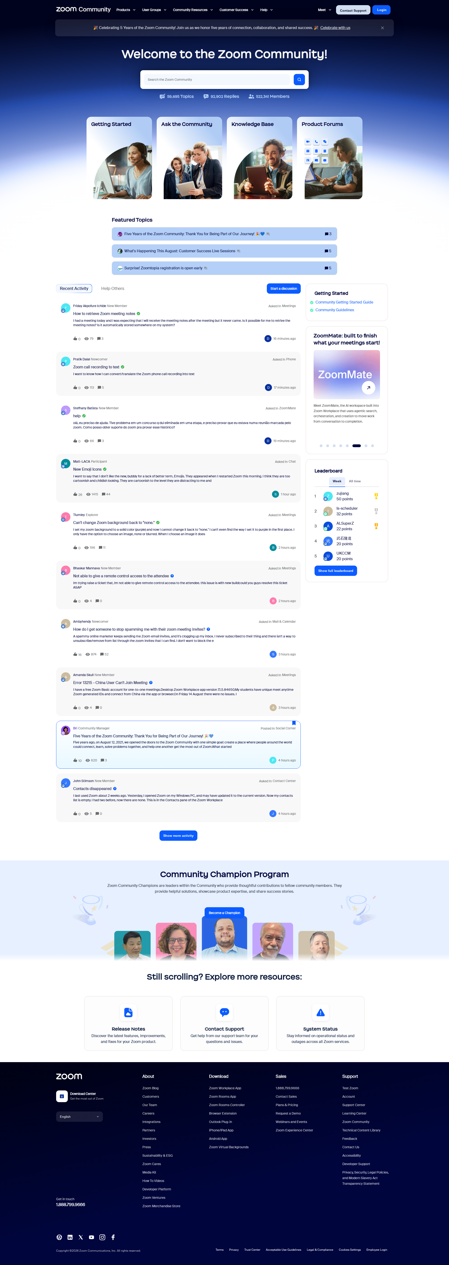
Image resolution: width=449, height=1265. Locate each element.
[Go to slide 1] (321, 445)
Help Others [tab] (112, 288)
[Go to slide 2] (327, 445)
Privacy (234, 1250)
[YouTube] (91, 1236)
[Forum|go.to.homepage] (83, 10)
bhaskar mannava (86, 568)
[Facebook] (113, 1236)
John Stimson (83, 780)
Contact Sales (286, 1096)
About (148, 1076)
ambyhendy (82, 621)
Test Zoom (350, 1088)
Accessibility (351, 1155)
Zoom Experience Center (294, 1130)
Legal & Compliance (320, 1250)
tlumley (79, 514)
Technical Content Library (361, 1130)
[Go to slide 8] (372, 445)
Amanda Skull (83, 674)
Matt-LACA (81, 461)
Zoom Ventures (153, 1198)
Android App (218, 1139)
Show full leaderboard (335, 571)
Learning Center (354, 1113)
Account (348, 1096)
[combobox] (217, 79)
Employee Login (376, 1250)
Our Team (149, 1105)
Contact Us (350, 1147)
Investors (149, 1139)
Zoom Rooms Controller (227, 1105)
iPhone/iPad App (221, 1130)
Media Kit (149, 1172)
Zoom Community (355, 1122)
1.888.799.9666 (70, 1204)
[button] (284, 288)
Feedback (349, 1139)
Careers (148, 1113)
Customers (150, 1096)
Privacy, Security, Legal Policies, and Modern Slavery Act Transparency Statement (365, 1178)
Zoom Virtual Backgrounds (229, 1147)
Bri (75, 728)
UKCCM (344, 553)
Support (350, 1076)
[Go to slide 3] (334, 445)
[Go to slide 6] (353, 445)
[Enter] (299, 79)
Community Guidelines (334, 309)
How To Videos (153, 1181)
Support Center (353, 1105)
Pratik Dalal (81, 359)
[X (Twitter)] (81, 1236)
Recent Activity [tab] (74, 288)
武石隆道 (344, 538)
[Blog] (59, 1236)
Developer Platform (156, 1189)
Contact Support (353, 10)
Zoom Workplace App (225, 1088)
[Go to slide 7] (363, 445)
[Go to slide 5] (347, 445)
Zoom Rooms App (222, 1096)
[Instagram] (102, 1236)
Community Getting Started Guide (344, 302)
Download (218, 1076)
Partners (148, 1130)
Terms (220, 1250)
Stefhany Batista (85, 408)
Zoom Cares (151, 1164)
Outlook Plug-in (220, 1122)
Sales (281, 1076)
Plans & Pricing (287, 1105)
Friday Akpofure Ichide (89, 305)
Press (146, 1147)
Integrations (151, 1122)
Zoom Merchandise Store (161, 1206)
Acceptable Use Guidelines (283, 1250)
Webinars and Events (291, 1122)
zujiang (343, 493)
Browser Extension (223, 1113)
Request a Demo (288, 1113)
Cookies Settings (350, 1250)
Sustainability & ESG (157, 1155)
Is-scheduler (347, 508)
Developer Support (356, 1164)
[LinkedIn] (70, 1236)
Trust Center (252, 1250)
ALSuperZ (345, 523)
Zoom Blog (150, 1088)
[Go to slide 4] (340, 445)
